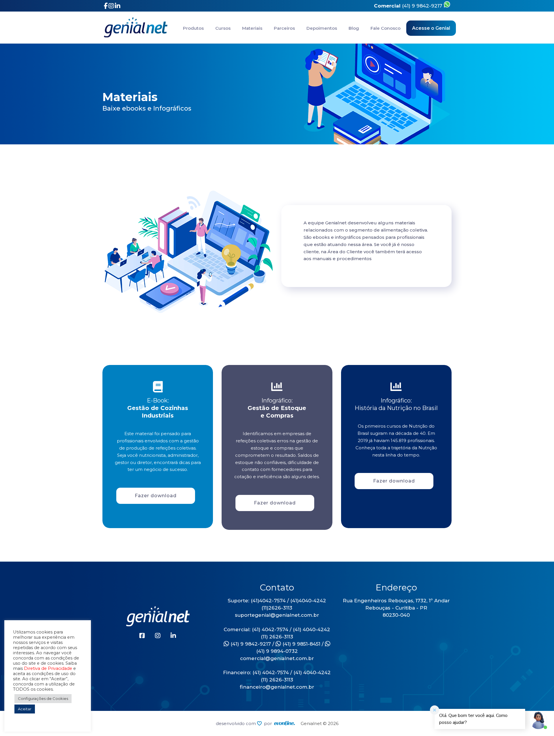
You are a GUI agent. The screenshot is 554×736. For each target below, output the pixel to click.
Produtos (193, 28)
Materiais (252, 28)
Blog (354, 28)
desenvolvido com (236, 723)
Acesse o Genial (431, 28)
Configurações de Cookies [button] (43, 698)
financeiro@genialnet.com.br (277, 687)
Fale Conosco (385, 28)
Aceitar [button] (24, 709)
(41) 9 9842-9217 (409, 6)
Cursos (223, 28)
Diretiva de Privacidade (48, 668)
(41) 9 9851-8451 (300, 644)
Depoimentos (321, 28)
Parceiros (284, 28)
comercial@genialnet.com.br (277, 658)
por (269, 723)
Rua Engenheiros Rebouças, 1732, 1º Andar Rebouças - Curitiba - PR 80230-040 (396, 608)
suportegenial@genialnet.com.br (277, 615)
